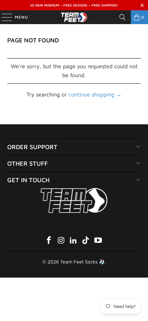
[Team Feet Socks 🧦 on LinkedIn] (73, 241)
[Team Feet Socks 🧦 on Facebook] (49, 241)
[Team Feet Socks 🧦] (74, 17)
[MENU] (3, 17)
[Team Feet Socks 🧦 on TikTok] (86, 241)
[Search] (122, 17)
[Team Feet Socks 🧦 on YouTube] (98, 241)
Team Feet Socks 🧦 (82, 262)
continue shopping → (94, 94)
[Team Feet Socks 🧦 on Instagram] (61, 241)
